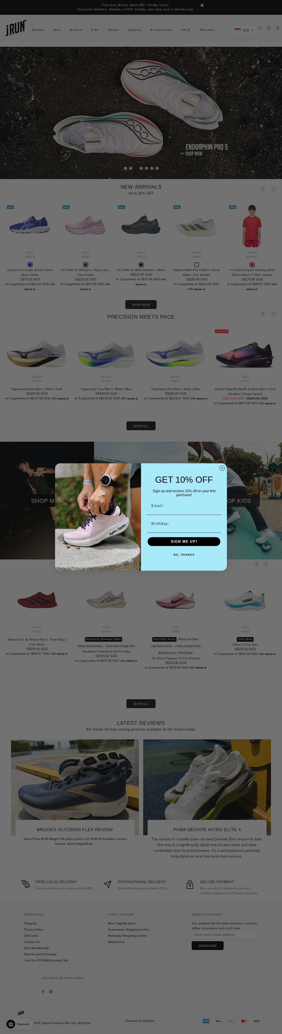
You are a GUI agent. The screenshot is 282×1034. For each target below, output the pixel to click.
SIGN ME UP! (184, 541)
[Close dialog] (222, 468)
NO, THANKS (184, 554)
